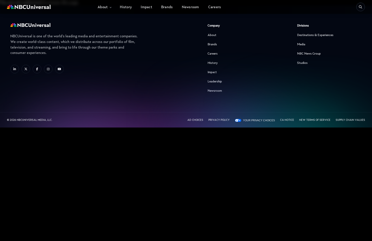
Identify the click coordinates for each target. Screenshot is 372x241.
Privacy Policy (219, 120)
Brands (167, 7)
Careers (214, 7)
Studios (302, 63)
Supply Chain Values (350, 120)
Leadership (215, 81)
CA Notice (287, 120)
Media (301, 44)
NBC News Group (309, 53)
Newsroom (190, 7)
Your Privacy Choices (259, 120)
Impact (146, 7)
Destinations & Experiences (315, 35)
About (103, 7)
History (126, 7)
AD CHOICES (195, 120)
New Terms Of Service (314, 120)
